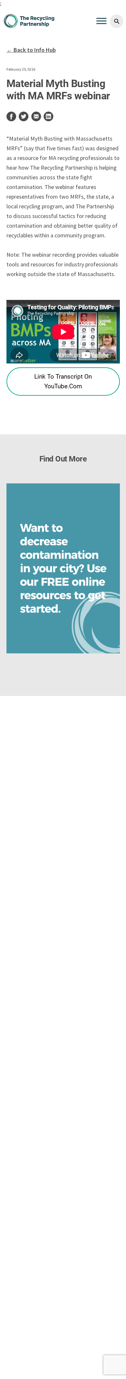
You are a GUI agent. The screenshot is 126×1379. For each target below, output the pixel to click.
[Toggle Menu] (101, 21)
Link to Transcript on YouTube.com (77, 381)
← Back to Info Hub (31, 50)
